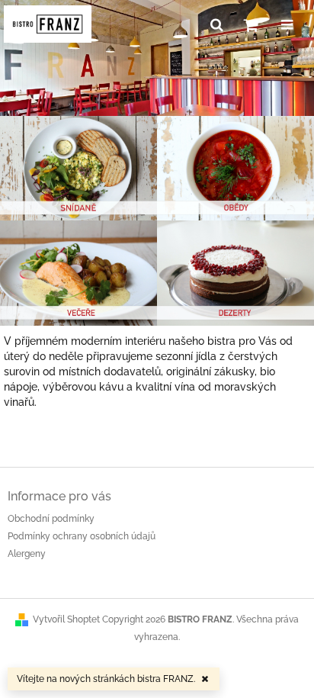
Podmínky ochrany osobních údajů (81, 536)
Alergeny (27, 553)
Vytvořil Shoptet (66, 619)
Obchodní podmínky (51, 518)
